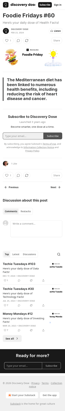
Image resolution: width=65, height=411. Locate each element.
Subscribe (45, 4)
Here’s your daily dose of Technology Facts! (17, 295)
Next (53, 187)
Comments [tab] (11, 211)
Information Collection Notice (39, 147)
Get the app (50, 395)
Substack (15, 403)
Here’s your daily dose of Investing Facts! (23, 319)
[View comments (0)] (18, 40)
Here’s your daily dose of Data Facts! (21, 270)
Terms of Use (49, 143)
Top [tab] (7, 254)
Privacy (35, 383)
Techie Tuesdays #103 (19, 264)
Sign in (58, 4)
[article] (32, 272)
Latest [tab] (15, 254)
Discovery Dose (19, 29)
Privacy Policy (32, 150)
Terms (45, 383)
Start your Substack (23, 395)
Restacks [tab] (26, 211)
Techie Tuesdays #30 (18, 289)
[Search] (58, 254)
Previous (13, 187)
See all (10, 338)
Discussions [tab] (29, 254)
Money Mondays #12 (18, 313)
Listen (57, 30)
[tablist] (18, 211)
